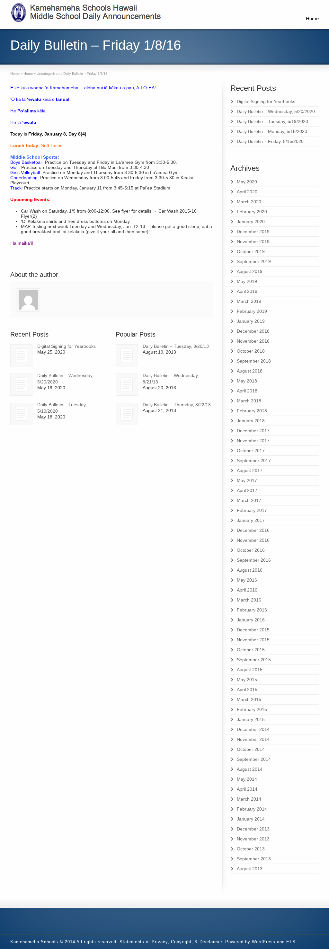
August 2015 (249, 669)
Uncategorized (48, 73)
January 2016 (251, 619)
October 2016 (251, 550)
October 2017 (251, 450)
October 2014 (251, 749)
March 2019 (249, 301)
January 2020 (251, 221)
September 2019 (254, 261)
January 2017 (251, 520)
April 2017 (247, 490)
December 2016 (253, 530)
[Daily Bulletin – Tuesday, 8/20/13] (127, 355)
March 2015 (249, 699)
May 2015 (247, 679)
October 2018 (251, 351)
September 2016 (254, 560)
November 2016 (253, 540)
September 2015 (254, 659)
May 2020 (247, 181)
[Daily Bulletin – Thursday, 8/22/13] (127, 414)
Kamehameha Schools (34, 941)
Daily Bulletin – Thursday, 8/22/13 (177, 404)
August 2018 (249, 370)
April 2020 (247, 191)
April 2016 (247, 590)
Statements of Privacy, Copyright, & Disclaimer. (172, 941)
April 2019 (247, 291)
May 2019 (247, 281)
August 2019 (249, 271)
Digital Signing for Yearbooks (66, 346)
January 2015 (251, 719)
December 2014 (253, 729)
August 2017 (249, 470)
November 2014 (253, 739)
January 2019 (251, 321)
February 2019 (252, 311)
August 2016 (249, 570)
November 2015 (253, 639)
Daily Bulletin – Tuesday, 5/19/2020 (272, 121)
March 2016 (249, 599)
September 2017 (254, 460)
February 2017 (252, 510)
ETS (291, 941)
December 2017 (253, 430)
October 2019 (251, 251)
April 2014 (247, 789)
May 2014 (247, 779)
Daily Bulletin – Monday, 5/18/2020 (272, 131)
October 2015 (251, 649)
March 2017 (249, 500)
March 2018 (249, 400)
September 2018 (254, 361)
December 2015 (253, 629)
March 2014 (249, 799)
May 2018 (247, 380)
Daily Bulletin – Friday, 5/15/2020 (270, 141)
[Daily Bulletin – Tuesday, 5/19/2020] (21, 414)
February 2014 (252, 809)
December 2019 (253, 231)
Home (312, 18)
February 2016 (252, 609)
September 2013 (254, 858)
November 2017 (253, 440)
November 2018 (253, 341)
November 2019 (253, 241)
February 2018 (252, 410)
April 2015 (247, 689)
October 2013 (251, 848)
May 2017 (247, 480)
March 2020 (249, 201)
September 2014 (254, 759)
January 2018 (251, 420)
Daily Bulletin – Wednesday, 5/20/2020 (276, 111)
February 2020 (252, 211)
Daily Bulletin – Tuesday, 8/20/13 (176, 346)
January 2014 (251, 819)
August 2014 (249, 769)
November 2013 (253, 838)
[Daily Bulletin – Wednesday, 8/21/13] (127, 384)
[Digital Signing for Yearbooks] (21, 355)
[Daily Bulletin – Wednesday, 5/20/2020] (21, 384)
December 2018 (253, 331)
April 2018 (247, 390)
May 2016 (247, 580)
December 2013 (253, 828)
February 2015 (252, 709)
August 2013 (249, 868)
